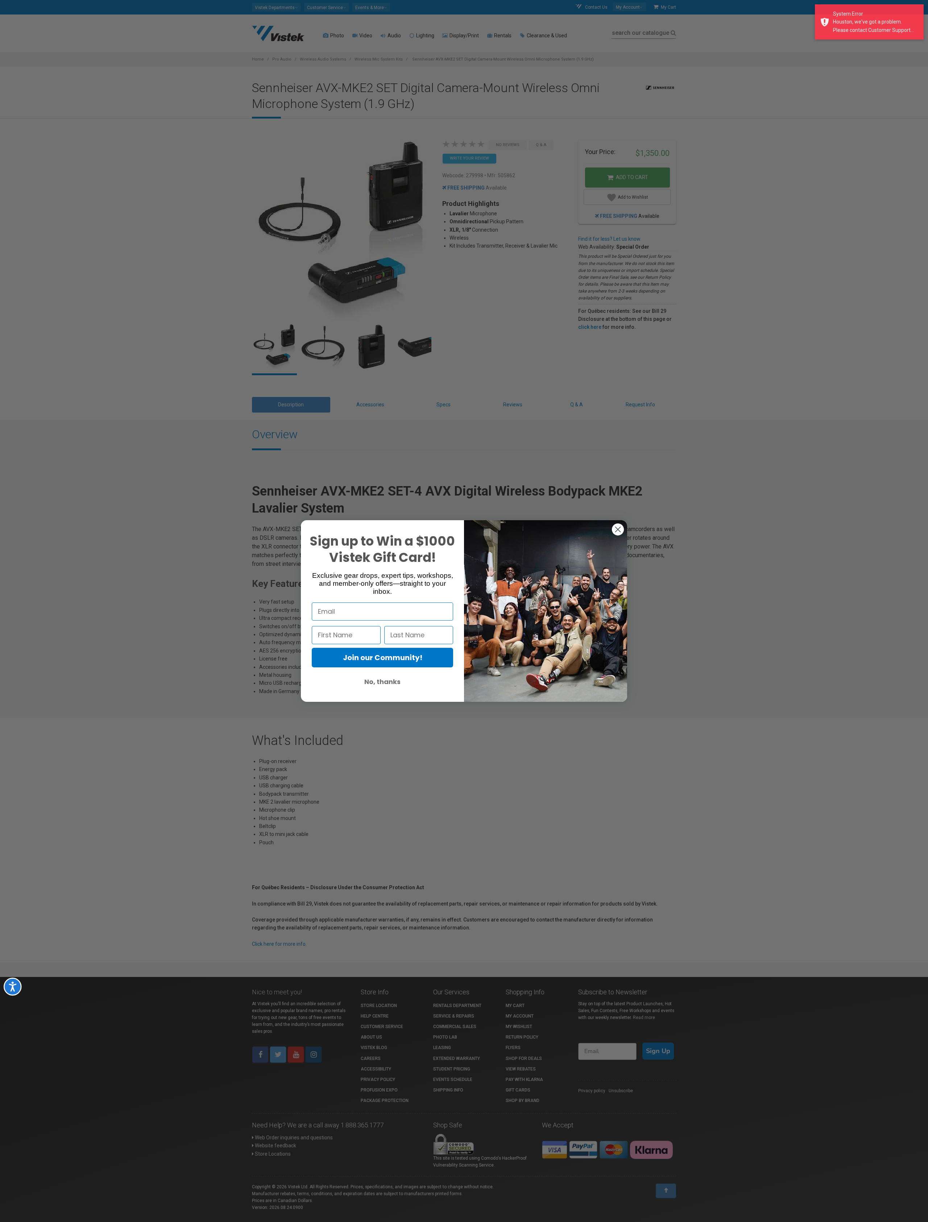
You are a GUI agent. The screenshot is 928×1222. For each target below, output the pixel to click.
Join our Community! (382, 658)
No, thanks (382, 681)
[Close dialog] (618, 529)
